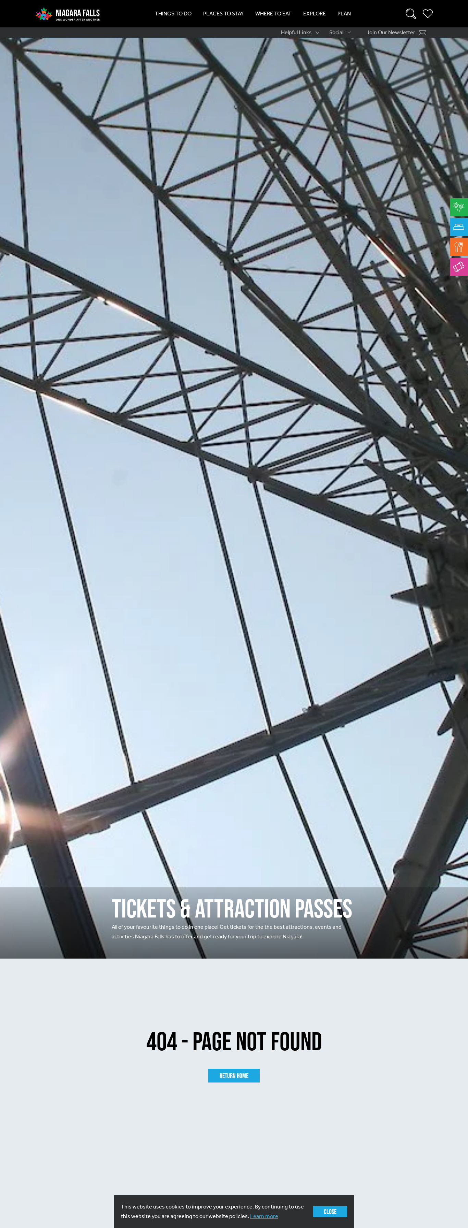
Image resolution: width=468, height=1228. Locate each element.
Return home (234, 1075)
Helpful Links (296, 32)
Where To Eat (273, 13)
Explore (314, 13)
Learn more (264, 1216)
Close (330, 1211)
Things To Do (173, 13)
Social (336, 32)
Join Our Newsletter (391, 32)
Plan (344, 13)
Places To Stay (223, 13)
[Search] (411, 14)
